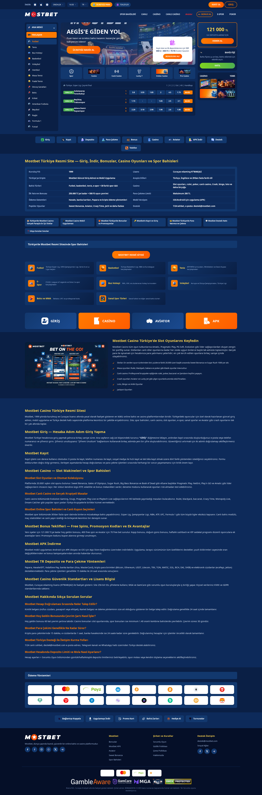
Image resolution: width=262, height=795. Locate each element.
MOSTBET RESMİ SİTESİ (131, 254)
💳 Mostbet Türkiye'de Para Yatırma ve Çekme (182, 222)
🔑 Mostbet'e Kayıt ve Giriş (146, 221)
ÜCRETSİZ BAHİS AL (83, 49)
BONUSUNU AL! (173, 56)
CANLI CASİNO (173, 14)
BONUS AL (206, 14)
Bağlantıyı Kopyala (71, 718)
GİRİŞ (230, 4)
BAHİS (187, 92)
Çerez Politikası (160, 750)
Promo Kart (128, 718)
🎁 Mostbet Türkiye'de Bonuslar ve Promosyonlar (112, 222)
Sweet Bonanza (116, 755)
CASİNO (156, 14)
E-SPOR (220, 14)
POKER (232, 14)
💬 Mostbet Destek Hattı (216, 221)
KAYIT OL (216, 4)
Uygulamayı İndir (101, 718)
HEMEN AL (217, 40)
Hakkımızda (158, 755)
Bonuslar (113, 741)
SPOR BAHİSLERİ (128, 14)
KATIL (217, 65)
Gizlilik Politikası (160, 746)
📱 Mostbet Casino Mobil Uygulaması (74, 222)
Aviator (188, 14)
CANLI (144, 14)
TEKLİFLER (124, 4)
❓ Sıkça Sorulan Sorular (38, 231)
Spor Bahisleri (115, 759)
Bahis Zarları (153, 718)
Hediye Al (176, 718)
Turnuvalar (198, 718)
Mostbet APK (115, 746)
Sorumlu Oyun (159, 741)
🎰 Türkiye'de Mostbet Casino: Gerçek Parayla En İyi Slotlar (40, 222)
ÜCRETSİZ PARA (103, 4)
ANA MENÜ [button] (37, 27)
